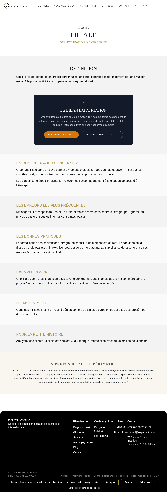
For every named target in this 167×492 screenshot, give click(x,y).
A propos (65, 475)
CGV (156, 475)
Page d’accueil (82, 427)
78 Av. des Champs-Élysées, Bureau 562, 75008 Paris (141, 441)
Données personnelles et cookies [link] (84, 488)
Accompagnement (65, 6)
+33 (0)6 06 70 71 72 (139, 427)
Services (43, 6)
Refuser (129, 482)
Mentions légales (81, 475)
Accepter (110, 482)
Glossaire (78, 432)
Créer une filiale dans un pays (35, 169)
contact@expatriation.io (141, 432)
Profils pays (101, 435)
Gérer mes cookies (141, 475)
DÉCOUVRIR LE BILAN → (61, 135)
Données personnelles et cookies (111, 475)
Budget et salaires (99, 429)
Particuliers (120, 432)
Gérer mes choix (148, 482)
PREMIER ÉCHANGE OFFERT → (102, 135)
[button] (91, 5)
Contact (124, 6)
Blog (111, 6)
